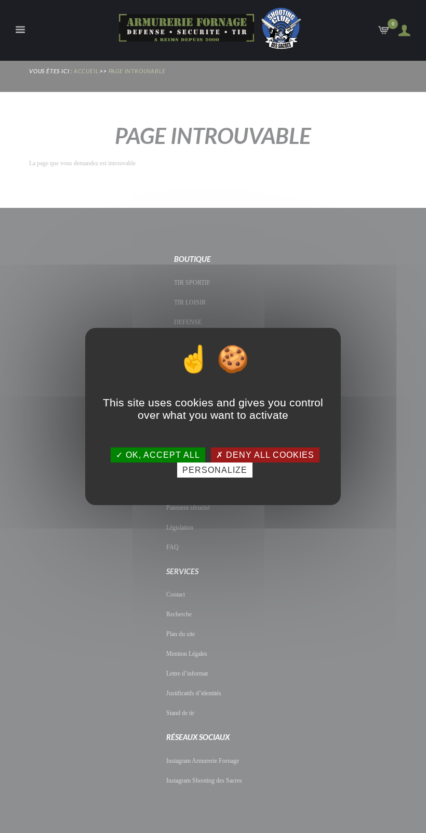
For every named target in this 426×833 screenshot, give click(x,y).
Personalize (214, 470)
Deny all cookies (268, 455)
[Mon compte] (401, 30)
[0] (384, 32)
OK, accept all (161, 455)
